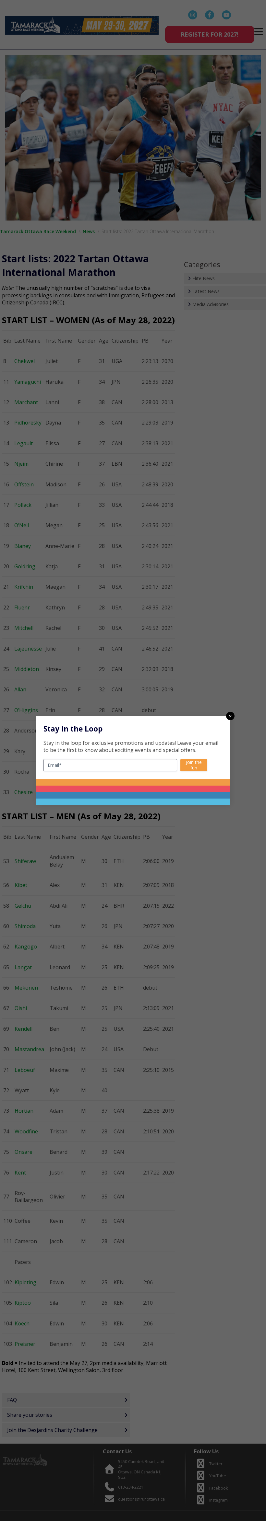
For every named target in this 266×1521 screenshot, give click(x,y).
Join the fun (194, 765)
